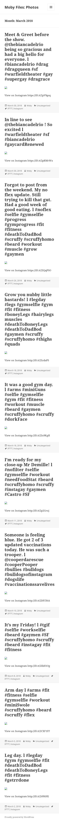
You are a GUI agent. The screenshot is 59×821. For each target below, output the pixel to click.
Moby (29, 105)
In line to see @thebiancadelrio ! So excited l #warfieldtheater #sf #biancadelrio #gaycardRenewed (28, 132)
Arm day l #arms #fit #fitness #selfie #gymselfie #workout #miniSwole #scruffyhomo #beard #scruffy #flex (28, 702)
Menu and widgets (51, 10)
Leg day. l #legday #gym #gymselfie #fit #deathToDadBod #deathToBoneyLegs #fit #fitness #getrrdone (27, 767)
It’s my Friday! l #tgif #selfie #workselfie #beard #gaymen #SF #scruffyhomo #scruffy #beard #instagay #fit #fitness (29, 637)
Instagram (18, 108)
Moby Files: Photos (22, 7)
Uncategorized (43, 105)
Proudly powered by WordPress (19, 817)
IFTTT (10, 108)
